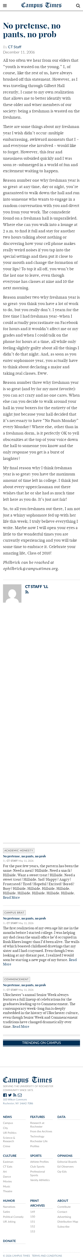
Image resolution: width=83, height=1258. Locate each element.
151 (32, 1221)
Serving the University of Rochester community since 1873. (28, 1088)
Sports (36, 1155)
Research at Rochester (37, 1125)
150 (32, 1216)
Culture (9, 1155)
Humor (9, 1200)
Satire (6, 1211)
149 (32, 1211)
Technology (37, 1136)
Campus (8, 1123)
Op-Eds (62, 1171)
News (7, 1117)
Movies (7, 1181)
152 (32, 1226)
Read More (11, 898)
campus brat (14, 912)
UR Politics (9, 1132)
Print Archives (37, 1203)
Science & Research (9, 1139)
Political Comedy (13, 1217)
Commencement (16, 979)
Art (5, 1171)
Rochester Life (38, 1141)
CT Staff (14, 47)
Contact (62, 1211)
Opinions (64, 1155)
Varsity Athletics (40, 1180)
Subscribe (63, 1226)
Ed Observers (65, 1166)
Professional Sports (37, 1173)
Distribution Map (67, 1221)
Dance (7, 1176)
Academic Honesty (18, 850)
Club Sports (37, 1166)
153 (32, 1231)
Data (61, 1117)
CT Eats (7, 1166)
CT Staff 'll (36, 587)
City (5, 1128)
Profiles (34, 1146)
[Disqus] (41, 666)
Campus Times (41, 5)
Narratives (9, 1206)
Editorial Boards (67, 1161)
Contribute (64, 1206)
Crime (6, 1146)
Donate (9, 1241)
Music (6, 1186)
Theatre (7, 1191)
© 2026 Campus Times (16, 1256)
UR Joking (9, 1221)
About (62, 1200)
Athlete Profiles (39, 1161)
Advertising (64, 1217)
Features (37, 1117)
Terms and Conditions (47, 1256)
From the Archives (41, 1131)
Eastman (8, 1161)
